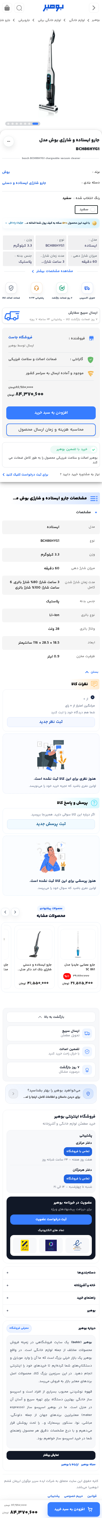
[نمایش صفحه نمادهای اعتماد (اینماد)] (77, 1245)
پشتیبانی (54, 1496)
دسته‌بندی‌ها (51, 1272)
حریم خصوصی (73, 1496)
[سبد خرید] (7, 8)
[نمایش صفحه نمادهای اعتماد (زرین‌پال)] (25, 1245)
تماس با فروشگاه (77, 1151)
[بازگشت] (94, 8)
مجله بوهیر (88, 1464)
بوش (6, 172)
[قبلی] (15, 912)
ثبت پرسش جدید (51, 824)
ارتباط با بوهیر (69, 1464)
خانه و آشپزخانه (51, 1285)
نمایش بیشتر (51, 1455)
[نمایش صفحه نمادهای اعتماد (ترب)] (51, 1245)
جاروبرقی (23, 20)
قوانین (92, 1496)
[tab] (51, 1273)
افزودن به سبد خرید (69, 1509)
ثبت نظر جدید (51, 722)
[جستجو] (19, 8)
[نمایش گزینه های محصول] (8, 141)
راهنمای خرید (51, 1298)
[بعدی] (5, 912)
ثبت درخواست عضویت (51, 1219)
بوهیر (51, 1310)
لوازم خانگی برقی (49, 20)
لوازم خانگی (76, 20)
